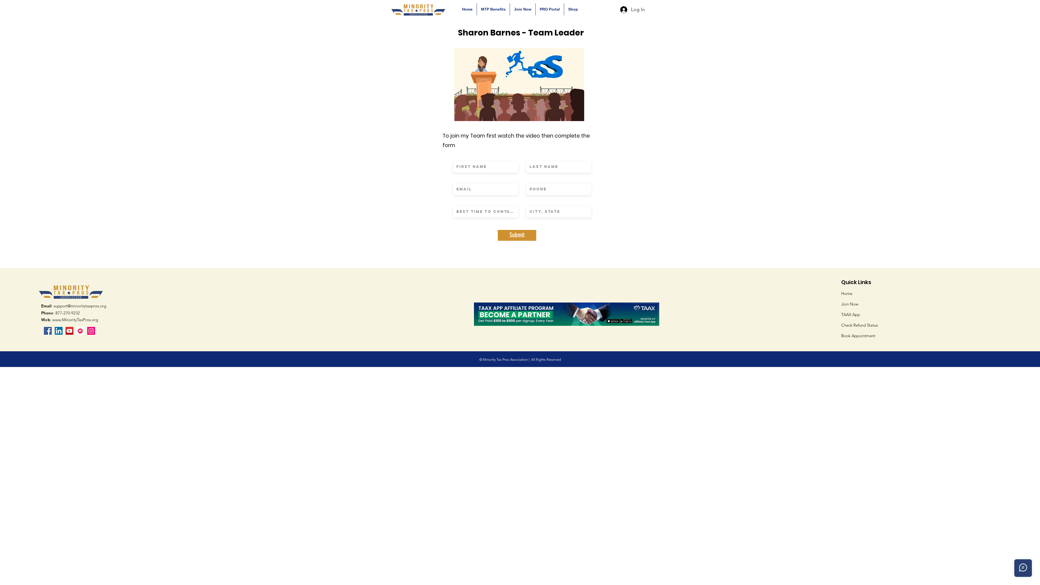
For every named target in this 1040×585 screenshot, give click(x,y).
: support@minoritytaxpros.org (73, 305)
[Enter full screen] (576, 113)
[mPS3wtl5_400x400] (80, 331)
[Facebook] (48, 331)
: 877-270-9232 (60, 313)
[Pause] (461, 113)
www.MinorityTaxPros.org (75, 319)
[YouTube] (69, 331)
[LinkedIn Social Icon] (59, 331)
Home (846, 293)
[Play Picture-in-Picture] (567, 113)
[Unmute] (470, 113)
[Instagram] (91, 331)
